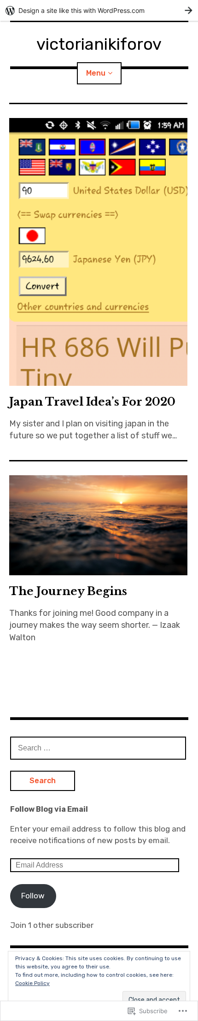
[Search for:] (98, 747)
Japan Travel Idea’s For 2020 (92, 401)
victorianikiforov (99, 44)
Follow (33, 895)
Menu (95, 73)
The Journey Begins (68, 591)
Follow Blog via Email (49, 809)
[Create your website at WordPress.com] (99, 10)
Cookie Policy (32, 983)
